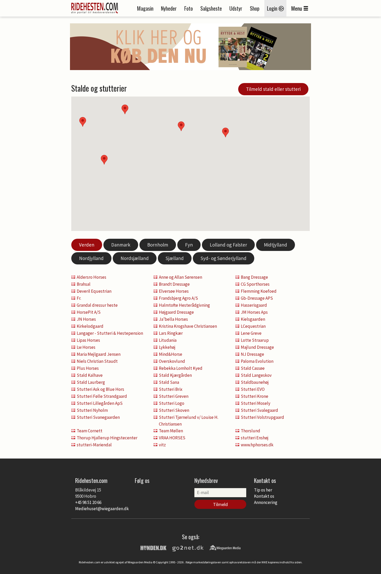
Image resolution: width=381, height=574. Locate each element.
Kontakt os (264, 496)
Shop (254, 8)
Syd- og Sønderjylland (223, 258)
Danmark (120, 245)
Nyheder (169, 8)
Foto (188, 8)
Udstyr (235, 8)
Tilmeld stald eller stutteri (273, 89)
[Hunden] (153, 547)
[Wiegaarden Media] (225, 547)
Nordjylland (91, 258)
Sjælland (175, 258)
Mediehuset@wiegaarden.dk (102, 508)
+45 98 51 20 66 (88, 502)
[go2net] (187, 547)
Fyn (189, 245)
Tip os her (263, 490)
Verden (86, 245)
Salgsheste (211, 8)
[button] (225, 132)
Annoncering (265, 502)
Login (273, 8)
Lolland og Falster (228, 245)
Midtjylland (275, 245)
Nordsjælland (135, 258)
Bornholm (157, 245)
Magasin (145, 8)
